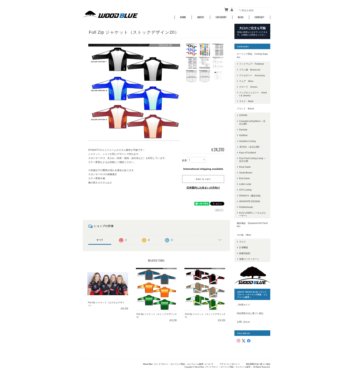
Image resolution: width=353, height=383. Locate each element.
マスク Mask (246, 101)
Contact (260, 17)
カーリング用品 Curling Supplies (252, 55)
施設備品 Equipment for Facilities (252, 225)
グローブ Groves (248, 87)
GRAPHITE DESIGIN (249, 201)
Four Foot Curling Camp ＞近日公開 (252, 159)
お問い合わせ (243, 322)
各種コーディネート (249, 259)
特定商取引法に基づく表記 (250, 313)
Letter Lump (245, 184)
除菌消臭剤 (244, 253)
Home (183, 17)
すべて (100, 240)
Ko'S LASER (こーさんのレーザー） (252, 214)
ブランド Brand (245, 108)
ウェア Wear (246, 81)
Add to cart (203, 178)
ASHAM (243, 115)
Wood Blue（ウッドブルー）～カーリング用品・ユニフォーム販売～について (178, 364)
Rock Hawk (245, 167)
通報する (219, 210)
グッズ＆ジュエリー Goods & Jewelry (253, 93)
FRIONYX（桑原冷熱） (250, 195)
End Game (244, 178)
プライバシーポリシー (230, 364)
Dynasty (243, 129)
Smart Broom (245, 172)
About (200, 17)
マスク (242, 241)
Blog (240, 17)
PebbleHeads (246, 207)
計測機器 (243, 247)
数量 (184, 160)
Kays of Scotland (247, 152)
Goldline (243, 135)
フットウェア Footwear (251, 64)
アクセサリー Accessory (252, 75)
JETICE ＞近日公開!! (249, 147)
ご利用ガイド (243, 304)
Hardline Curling (247, 141)
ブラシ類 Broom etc (249, 69)
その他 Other (244, 235)
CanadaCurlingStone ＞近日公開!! (252, 122)
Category (221, 17)
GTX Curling (245, 190)
